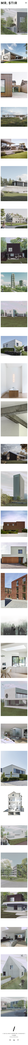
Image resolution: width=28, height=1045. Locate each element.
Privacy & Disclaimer (14, 1037)
